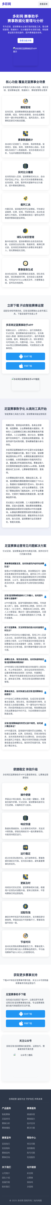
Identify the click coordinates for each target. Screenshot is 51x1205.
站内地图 (38, 1200)
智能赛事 (6, 1114)
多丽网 (30, 1186)
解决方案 (31, 1128)
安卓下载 (28, 356)
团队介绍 (6, 1177)
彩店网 (30, 1173)
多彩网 (6, 4)
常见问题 (31, 1143)
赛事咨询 (6, 1157)
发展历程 (6, 1182)
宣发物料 (6, 1148)
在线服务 (31, 1157)
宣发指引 (6, 1143)
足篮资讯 (6, 1119)
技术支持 (31, 1123)
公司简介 (6, 1173)
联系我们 (6, 1186)
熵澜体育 (31, 1114)
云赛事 (30, 1177)
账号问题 (31, 1152)
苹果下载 (28, 366)
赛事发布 (6, 1152)
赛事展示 (31, 1119)
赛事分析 (6, 1123)
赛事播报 (6, 1128)
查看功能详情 (25, 40)
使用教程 (31, 1148)
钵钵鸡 (30, 1182)
